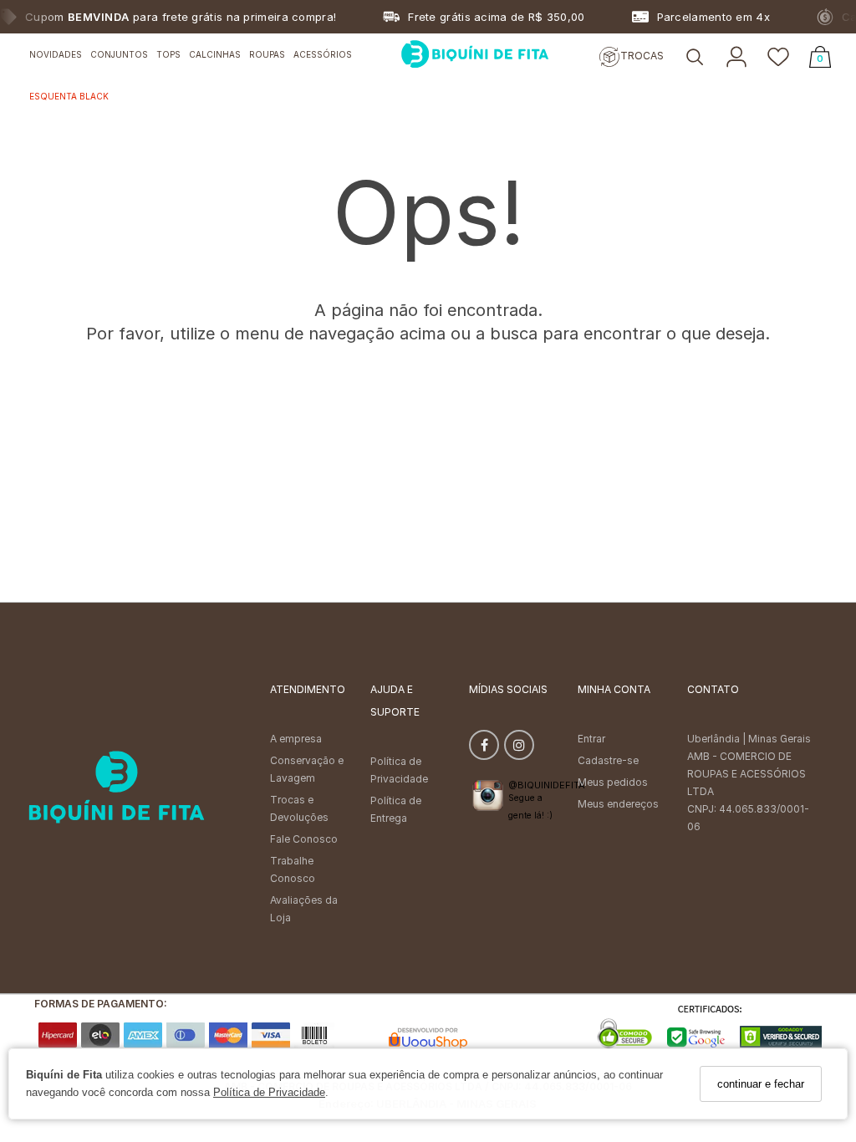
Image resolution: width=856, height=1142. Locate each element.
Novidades (55, 54)
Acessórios (322, 54)
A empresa (296, 738)
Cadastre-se (608, 760)
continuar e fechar (760, 1084)
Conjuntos (119, 54)
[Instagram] (519, 749)
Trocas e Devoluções (299, 808)
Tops (168, 54)
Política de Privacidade (269, 1092)
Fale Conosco (304, 839)
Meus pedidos (613, 782)
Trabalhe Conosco (292, 869)
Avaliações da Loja (304, 909)
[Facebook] (484, 749)
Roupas (267, 54)
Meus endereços (618, 804)
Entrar (591, 738)
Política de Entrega (395, 809)
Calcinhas (215, 54)
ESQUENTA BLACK (69, 96)
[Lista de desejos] (778, 58)
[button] (695, 58)
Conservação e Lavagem (307, 769)
